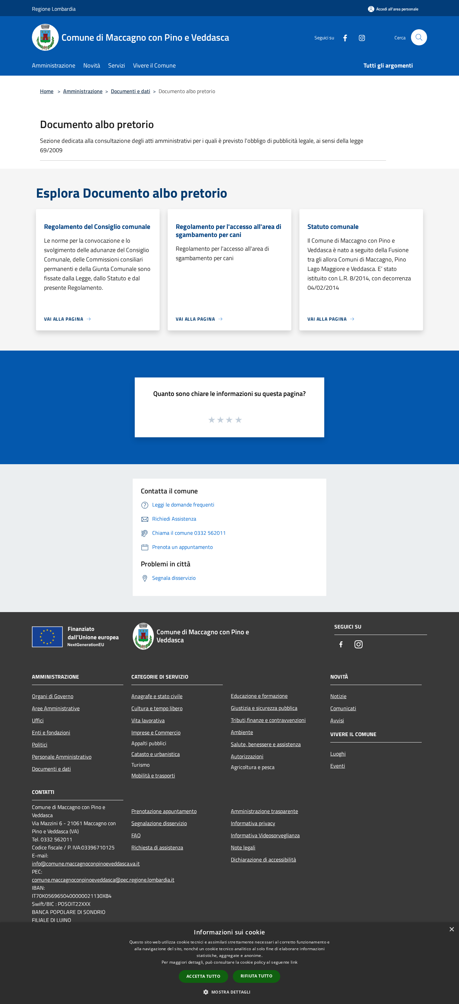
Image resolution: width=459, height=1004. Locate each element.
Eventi (337, 766)
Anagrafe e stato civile (156, 696)
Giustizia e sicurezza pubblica (264, 708)
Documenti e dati (130, 91)
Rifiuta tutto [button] (257, 976)
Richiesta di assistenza (157, 847)
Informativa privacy (253, 823)
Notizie (338, 696)
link (294, 962)
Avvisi (337, 720)
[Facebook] (342, 37)
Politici (39, 744)
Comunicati (343, 708)
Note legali (243, 847)
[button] (229, 992)
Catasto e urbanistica (155, 754)
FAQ (136, 835)
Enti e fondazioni (51, 732)
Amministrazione (82, 91)
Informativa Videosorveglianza (265, 835)
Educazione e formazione (259, 696)
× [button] (451, 929)
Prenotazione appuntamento (164, 811)
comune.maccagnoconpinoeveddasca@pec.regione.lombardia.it (103, 880)
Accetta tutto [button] (203, 976)
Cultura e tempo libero (156, 708)
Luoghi (338, 754)
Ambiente (242, 732)
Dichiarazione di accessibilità (263, 859)
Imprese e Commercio (155, 732)
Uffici (38, 720)
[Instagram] (359, 37)
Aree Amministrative (56, 708)
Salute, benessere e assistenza (266, 744)
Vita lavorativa (148, 720)
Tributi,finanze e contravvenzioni (268, 720)
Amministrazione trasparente (264, 811)
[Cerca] (419, 37)
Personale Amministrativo (61, 757)
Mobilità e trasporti (153, 775)
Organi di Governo (52, 696)
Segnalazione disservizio (159, 823)
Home (46, 91)
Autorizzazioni (247, 756)
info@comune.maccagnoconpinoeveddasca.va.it (86, 863)
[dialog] (229, 963)
